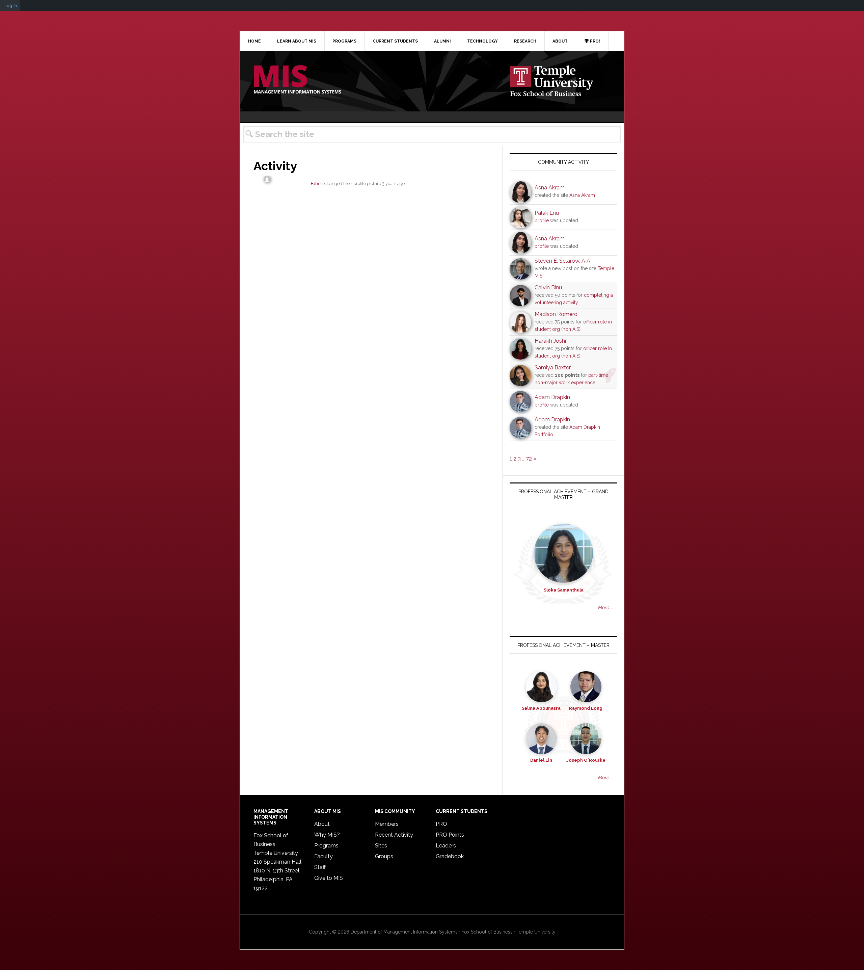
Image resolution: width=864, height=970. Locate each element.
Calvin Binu (548, 287)
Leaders (446, 845)
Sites (381, 845)
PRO (441, 824)
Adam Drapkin (552, 397)
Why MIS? (327, 835)
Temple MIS (297, 80)
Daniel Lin (541, 760)
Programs (326, 845)
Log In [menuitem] (10, 5)
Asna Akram (550, 187)
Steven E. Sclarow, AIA (562, 261)
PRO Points (450, 835)
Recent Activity (394, 835)
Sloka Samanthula (564, 590)
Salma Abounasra (541, 708)
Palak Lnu (547, 213)
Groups (384, 856)
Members (387, 824)
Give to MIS (328, 878)
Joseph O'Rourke (585, 760)
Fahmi (317, 183)
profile (542, 220)
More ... (605, 607)
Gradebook (450, 856)
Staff (320, 867)
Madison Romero (556, 314)
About (322, 824)
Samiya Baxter (553, 367)
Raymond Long (585, 708)
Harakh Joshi (550, 341)
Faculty (323, 856)
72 (529, 458)
